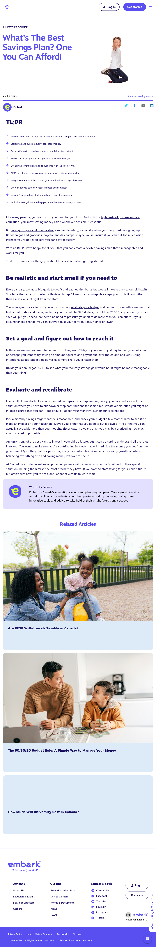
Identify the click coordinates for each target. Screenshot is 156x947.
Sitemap (77, 934)
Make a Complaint (44, 934)
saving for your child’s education (32, 230)
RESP (20, 248)
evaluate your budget (85, 307)
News (54, 908)
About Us (18, 890)
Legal (28, 934)
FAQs (54, 914)
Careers (17, 908)
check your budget (92, 419)
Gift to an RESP (59, 896)
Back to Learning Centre (140, 96)
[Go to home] (7, 7)
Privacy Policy (15, 934)
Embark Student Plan (63, 890)
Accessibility (63, 934)
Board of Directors (23, 902)
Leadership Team (23, 896)
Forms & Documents (62, 902)
